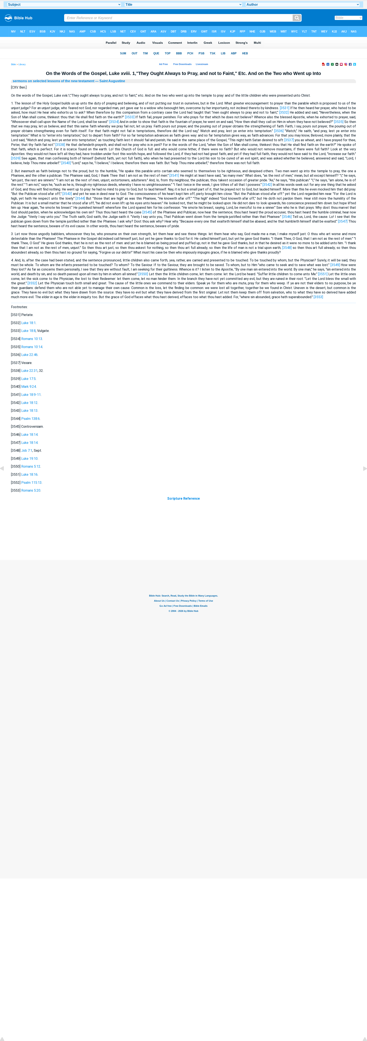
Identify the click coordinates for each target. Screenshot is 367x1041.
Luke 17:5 (28, 379)
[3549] (335, 265)
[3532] (284, 112)
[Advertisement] (183, 534)
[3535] (338, 122)
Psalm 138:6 (30, 419)
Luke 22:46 (29, 355)
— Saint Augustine (109, 81)
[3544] (80, 198)
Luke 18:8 (28, 331)
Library (22, 64)
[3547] (342, 221)
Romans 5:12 (30, 466)
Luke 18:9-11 (31, 395)
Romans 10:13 (31, 339)
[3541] (174, 176)
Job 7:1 (26, 451)
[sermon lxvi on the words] (361, 478)
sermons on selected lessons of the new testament (53, 81)
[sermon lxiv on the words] (5, 478)
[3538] (60, 145)
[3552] (32, 283)
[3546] (287, 217)
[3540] (66, 163)
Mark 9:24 (28, 387)
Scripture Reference (183, 499)
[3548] (287, 248)
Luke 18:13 (29, 411)
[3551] (322, 274)
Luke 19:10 (29, 459)
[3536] (279, 131)
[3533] (129, 117)
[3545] (147, 212)
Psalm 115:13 (31, 483)
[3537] (289, 140)
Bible (13, 64)
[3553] (318, 297)
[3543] (67, 194)
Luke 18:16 (29, 475)
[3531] (284, 108)
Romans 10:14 (31, 347)
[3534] (114, 122)
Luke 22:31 (29, 371)
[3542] (267, 185)
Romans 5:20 (30, 490)
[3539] (15, 158)
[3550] (143, 274)
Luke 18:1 (28, 323)
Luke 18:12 (29, 403)
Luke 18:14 (29, 435)
